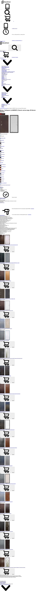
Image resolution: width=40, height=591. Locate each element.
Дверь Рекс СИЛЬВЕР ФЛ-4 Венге (5, 411)
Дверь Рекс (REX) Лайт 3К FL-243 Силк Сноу (6, 310)
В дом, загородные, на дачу (6, 69)
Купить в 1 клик (2, 202)
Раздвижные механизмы (5, 95)
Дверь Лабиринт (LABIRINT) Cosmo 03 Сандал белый (8, 483)
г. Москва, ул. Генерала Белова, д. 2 (5, 584)
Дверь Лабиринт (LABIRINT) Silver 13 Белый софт (7, 429)
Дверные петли (4, 94)
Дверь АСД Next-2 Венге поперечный (5, 375)
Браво (2, 82)
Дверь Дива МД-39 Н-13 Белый (4, 340)
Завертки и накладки (5, 93)
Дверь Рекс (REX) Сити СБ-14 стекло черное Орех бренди (8, 447)
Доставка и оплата (4, 105)
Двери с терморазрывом (5, 66)
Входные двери (4, 59)
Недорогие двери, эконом (5, 67)
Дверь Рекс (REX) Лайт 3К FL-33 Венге (5, 513)
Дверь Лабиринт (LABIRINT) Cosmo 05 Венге (6, 549)
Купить (13, 251)
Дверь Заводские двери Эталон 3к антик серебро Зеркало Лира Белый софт (11, 358)
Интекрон (3, 78)
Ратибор (3, 76)
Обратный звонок (2, 41)
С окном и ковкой (4, 70)
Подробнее (32, 208)
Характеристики (2, 215)
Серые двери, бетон (4, 73)
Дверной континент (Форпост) (6, 84)
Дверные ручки (4, 92)
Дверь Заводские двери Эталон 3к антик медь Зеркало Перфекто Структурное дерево (12, 567)
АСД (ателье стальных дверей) (6, 79)
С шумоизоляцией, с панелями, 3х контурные (8, 71)
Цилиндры (3, 96)
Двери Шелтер (4, 83)
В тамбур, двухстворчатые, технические (7, 72)
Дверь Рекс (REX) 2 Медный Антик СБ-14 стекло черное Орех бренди (10, 393)
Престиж (3, 75)
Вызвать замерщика (3, 51)
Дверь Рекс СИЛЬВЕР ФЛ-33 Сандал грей (6, 465)
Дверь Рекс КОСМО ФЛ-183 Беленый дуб (6, 328)
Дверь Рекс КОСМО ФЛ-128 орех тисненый (6, 501)
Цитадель (3, 81)
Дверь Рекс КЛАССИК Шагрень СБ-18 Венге (6, 531)
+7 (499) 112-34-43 (2, 583)
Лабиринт (3, 77)
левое (1, 188)
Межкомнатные (4, 97)
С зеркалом (3, 68)
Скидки (3, 106)
